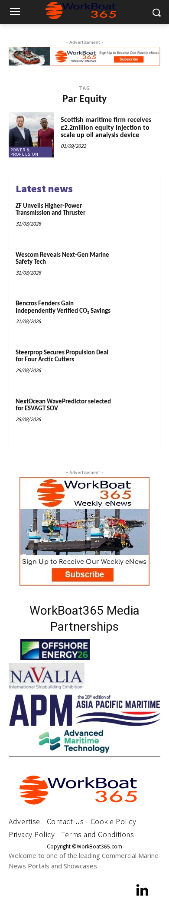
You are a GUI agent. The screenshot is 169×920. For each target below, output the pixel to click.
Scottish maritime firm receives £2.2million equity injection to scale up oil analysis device (106, 128)
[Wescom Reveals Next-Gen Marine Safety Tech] (135, 268)
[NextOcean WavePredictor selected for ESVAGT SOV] (135, 415)
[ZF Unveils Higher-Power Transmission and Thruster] (135, 219)
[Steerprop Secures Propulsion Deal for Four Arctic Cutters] (135, 366)
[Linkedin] (143, 891)
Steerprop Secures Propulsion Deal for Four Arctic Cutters (62, 356)
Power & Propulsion (24, 152)
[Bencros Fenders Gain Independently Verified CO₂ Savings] (135, 317)
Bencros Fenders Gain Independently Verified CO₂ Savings (63, 307)
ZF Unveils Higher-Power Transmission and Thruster (50, 210)
